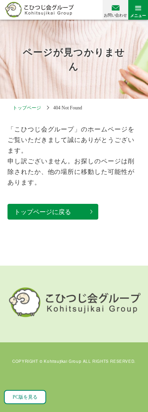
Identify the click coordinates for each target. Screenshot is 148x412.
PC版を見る (25, 397)
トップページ (27, 108)
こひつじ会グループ (39, 9)
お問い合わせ (115, 15)
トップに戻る (132, 388)
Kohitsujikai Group (62, 361)
